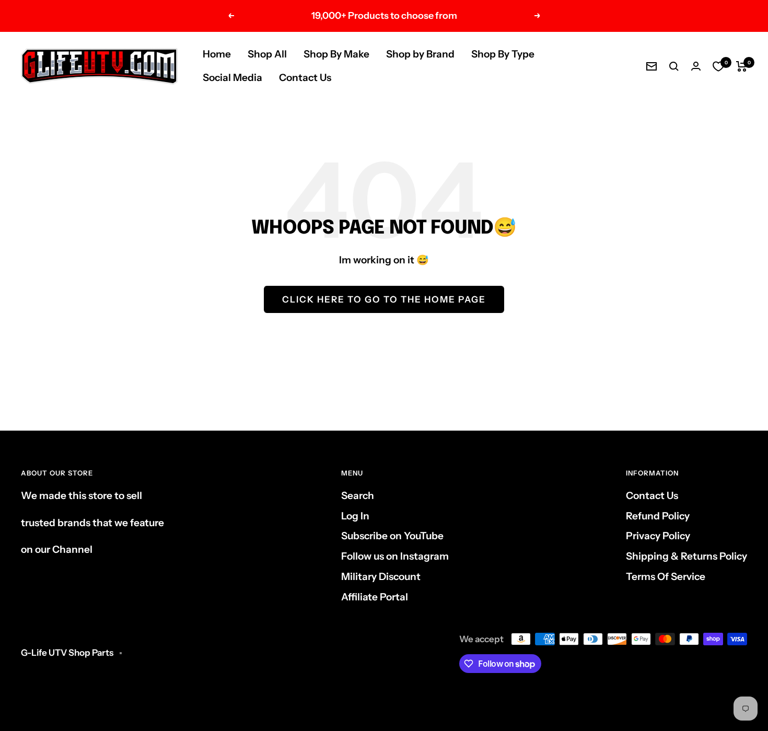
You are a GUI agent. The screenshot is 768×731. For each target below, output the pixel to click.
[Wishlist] (718, 66)
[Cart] (741, 66)
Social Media (232, 78)
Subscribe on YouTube (392, 536)
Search (357, 496)
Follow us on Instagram (395, 556)
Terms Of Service (665, 577)
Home (217, 54)
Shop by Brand (420, 54)
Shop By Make (336, 54)
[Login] (696, 66)
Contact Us (305, 78)
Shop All (267, 54)
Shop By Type (502, 54)
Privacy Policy (658, 536)
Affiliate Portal (374, 597)
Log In (355, 516)
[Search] (674, 66)
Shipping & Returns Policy (686, 556)
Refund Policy (658, 516)
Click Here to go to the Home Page (384, 299)
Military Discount (381, 577)
